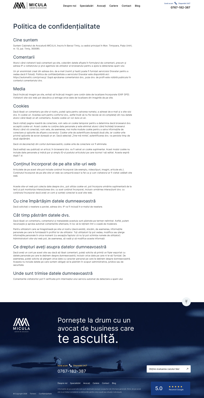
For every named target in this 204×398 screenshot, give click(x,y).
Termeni (33, 394)
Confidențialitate (45, 394)
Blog (137, 5)
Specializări (86, 5)
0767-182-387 (72, 371)
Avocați (101, 5)
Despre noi (69, 5)
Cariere (113, 5)
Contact (126, 5)
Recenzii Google (176, 389)
